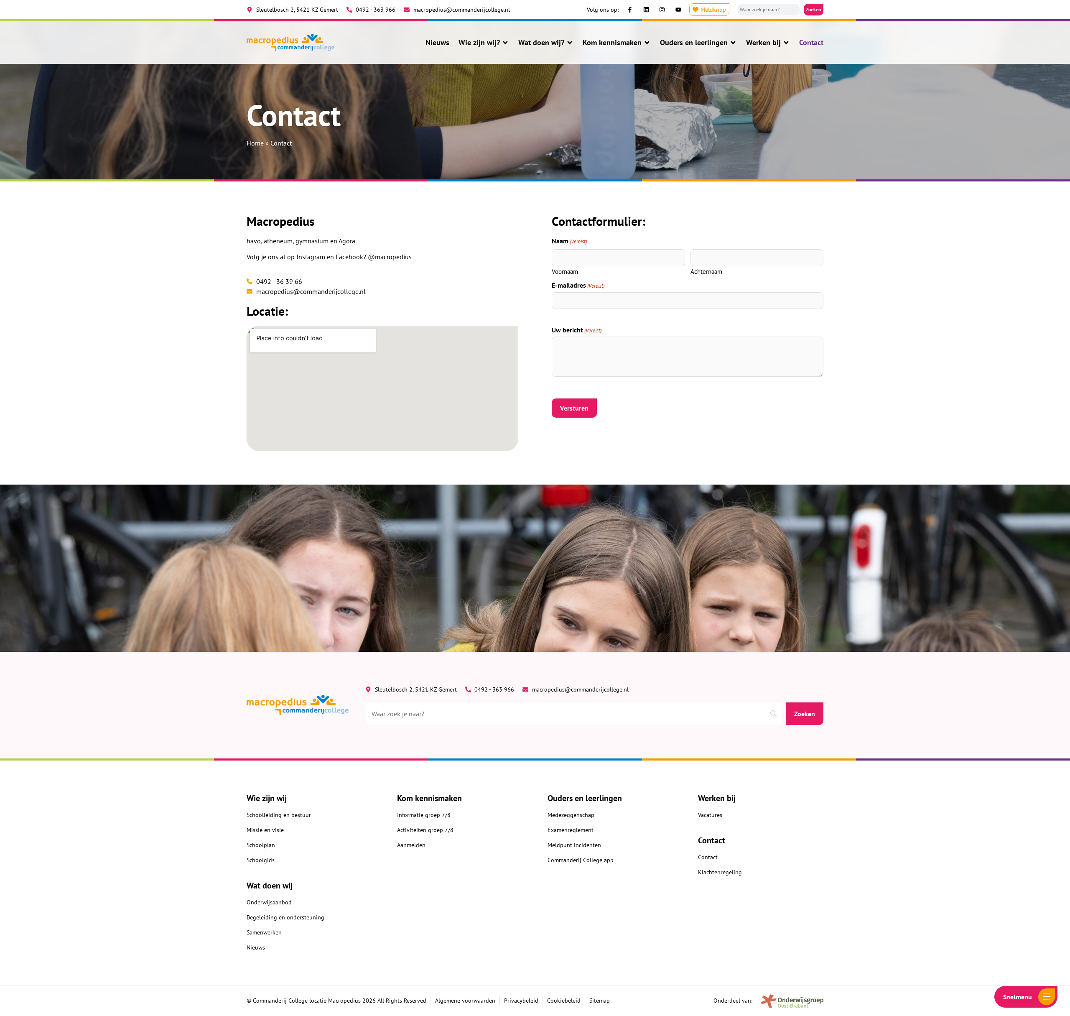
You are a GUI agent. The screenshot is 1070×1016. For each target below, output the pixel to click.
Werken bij (763, 42)
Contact (811, 42)
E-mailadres (578, 285)
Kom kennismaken (612, 42)
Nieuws (437, 42)
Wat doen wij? (541, 42)
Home (255, 143)
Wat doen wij (270, 885)
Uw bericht (576, 330)
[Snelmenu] (1046, 996)
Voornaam (565, 271)
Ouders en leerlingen (694, 42)
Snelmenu (1017, 997)
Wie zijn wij (267, 798)
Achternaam (706, 271)
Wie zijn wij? (479, 42)
